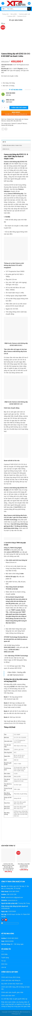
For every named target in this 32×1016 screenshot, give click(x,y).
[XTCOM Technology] (16, 3)
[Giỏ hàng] (29, 3)
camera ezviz (7, 123)
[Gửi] (29, 8)
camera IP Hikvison (22, 123)
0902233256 (9, 941)
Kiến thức (4, 964)
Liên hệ (3, 967)
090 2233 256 (11, 894)
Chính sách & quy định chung (10, 977)
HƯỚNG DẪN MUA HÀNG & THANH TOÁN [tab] (12, 145)
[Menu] (2, 3)
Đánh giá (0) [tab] (6, 149)
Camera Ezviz (21, 16)
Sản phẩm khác (17, 120)
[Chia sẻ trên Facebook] (2, 129)
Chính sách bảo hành (8, 995)
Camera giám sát (24, 14)
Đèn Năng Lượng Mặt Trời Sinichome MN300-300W (24, 865)
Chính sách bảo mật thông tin (10, 980)
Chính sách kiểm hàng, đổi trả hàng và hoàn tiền (15, 988)
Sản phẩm (13, 14)
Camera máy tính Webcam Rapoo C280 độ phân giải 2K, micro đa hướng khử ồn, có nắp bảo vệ (8, 867)
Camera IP (13, 123)
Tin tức (3, 961)
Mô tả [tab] (4, 142)
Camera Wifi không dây (7, 125)
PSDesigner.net (16, 1013)
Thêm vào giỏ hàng (18, 107)
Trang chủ (5, 14)
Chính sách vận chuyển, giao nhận (12, 992)
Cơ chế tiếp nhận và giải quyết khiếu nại (14, 999)
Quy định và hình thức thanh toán (12, 983)
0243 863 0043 (14, 891)
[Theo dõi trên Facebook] (2, 919)
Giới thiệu (4, 954)
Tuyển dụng (5, 957)
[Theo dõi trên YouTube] (6, 919)
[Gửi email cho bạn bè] (6, 129)
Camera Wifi (11, 16)
